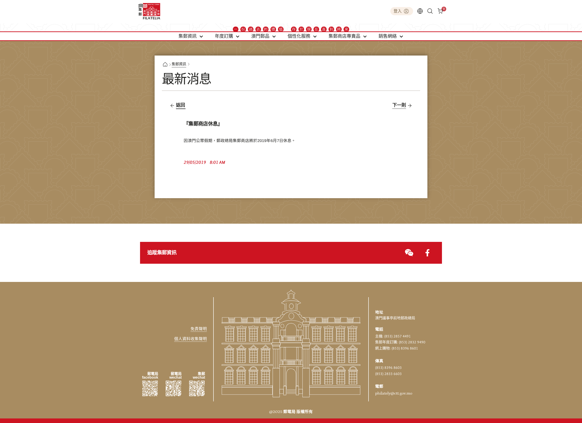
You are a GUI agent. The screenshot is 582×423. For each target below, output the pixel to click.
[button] (191, 36)
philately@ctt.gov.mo (393, 393)
